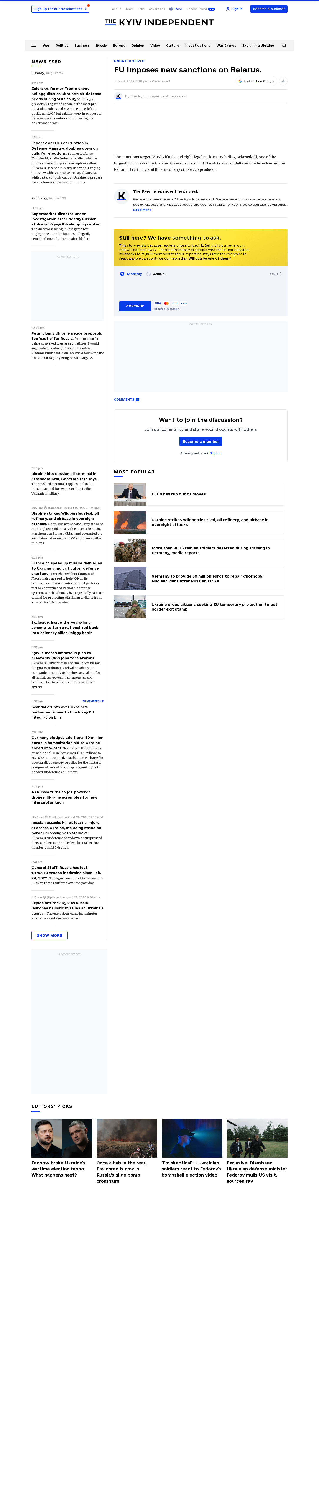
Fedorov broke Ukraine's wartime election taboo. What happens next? (58, 1168)
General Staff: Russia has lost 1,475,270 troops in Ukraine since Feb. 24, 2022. (66, 873)
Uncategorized (129, 61)
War (46, 45)
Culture (172, 45)
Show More (49, 935)
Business (82, 45)
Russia (101, 45)
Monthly (134, 274)
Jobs (141, 8)
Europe (119, 45)
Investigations (197, 45)
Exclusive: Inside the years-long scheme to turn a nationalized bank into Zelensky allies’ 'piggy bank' (64, 627)
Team (129, 8)
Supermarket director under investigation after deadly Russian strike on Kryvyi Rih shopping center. (66, 219)
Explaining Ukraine (258, 45)
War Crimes (226, 45)
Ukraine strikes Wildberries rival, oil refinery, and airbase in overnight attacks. (65, 518)
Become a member (201, 441)
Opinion (137, 45)
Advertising (157, 8)
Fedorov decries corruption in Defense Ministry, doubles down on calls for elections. (64, 148)
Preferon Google (259, 81)
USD (274, 274)
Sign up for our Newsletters (60, 9)
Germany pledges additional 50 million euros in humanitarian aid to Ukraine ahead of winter (67, 743)
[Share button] (283, 81)
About (116, 8)
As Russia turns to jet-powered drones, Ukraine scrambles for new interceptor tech (64, 797)
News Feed (46, 61)
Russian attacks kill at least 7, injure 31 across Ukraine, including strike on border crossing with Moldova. (66, 828)
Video (155, 45)
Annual (159, 274)
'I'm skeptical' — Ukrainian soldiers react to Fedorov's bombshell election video (192, 1168)
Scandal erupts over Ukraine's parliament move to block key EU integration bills (62, 712)
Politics (62, 45)
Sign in (216, 453)
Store (178, 8)
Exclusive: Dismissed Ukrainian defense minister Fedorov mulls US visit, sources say (257, 1171)
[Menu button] (33, 45)
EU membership (93, 701)
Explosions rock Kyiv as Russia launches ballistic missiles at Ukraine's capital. (67, 908)
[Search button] (284, 45)
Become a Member (269, 9)
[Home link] (159, 22)
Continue (135, 306)
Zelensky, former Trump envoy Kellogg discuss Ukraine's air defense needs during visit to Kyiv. (66, 94)
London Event (197, 8)
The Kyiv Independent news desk (158, 96)
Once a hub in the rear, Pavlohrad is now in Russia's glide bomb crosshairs (121, 1171)
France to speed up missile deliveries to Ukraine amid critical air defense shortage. (66, 568)
